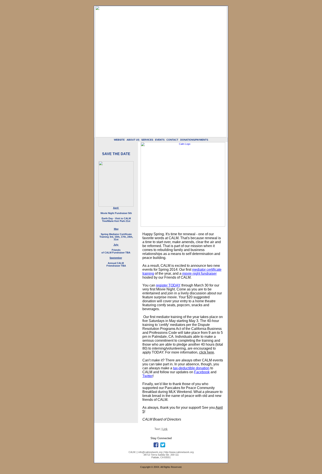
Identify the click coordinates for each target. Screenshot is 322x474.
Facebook (202, 372)
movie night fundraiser (199, 273)
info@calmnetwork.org (150, 452)
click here (206, 352)
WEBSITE (119, 139)
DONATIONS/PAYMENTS (194, 139)
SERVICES (147, 139)
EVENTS (160, 139)
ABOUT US (133, 139)
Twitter (147, 376)
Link (165, 429)
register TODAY (168, 285)
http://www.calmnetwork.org (179, 452)
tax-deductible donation (191, 368)
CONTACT (172, 139)
